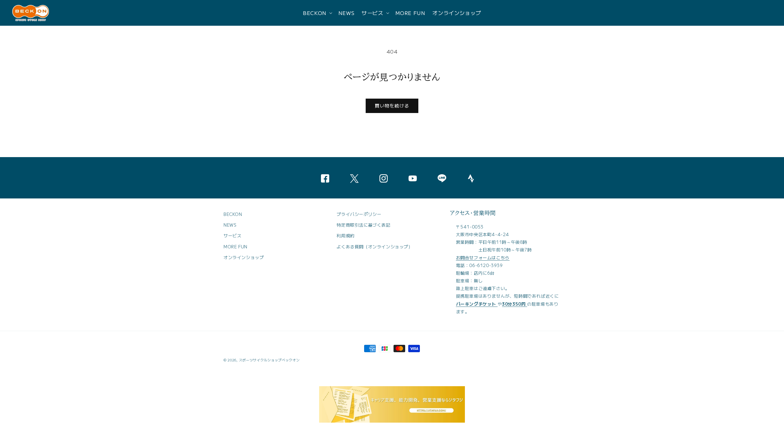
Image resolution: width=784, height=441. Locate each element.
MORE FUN (235, 246)
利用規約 (345, 236)
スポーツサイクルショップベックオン (269, 359)
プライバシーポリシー (359, 214)
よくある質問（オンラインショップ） (375, 246)
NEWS (230, 225)
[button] (317, 13)
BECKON (233, 214)
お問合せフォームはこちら (483, 257)
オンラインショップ (244, 257)
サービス (232, 236)
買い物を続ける (392, 105)
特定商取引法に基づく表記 (363, 225)
